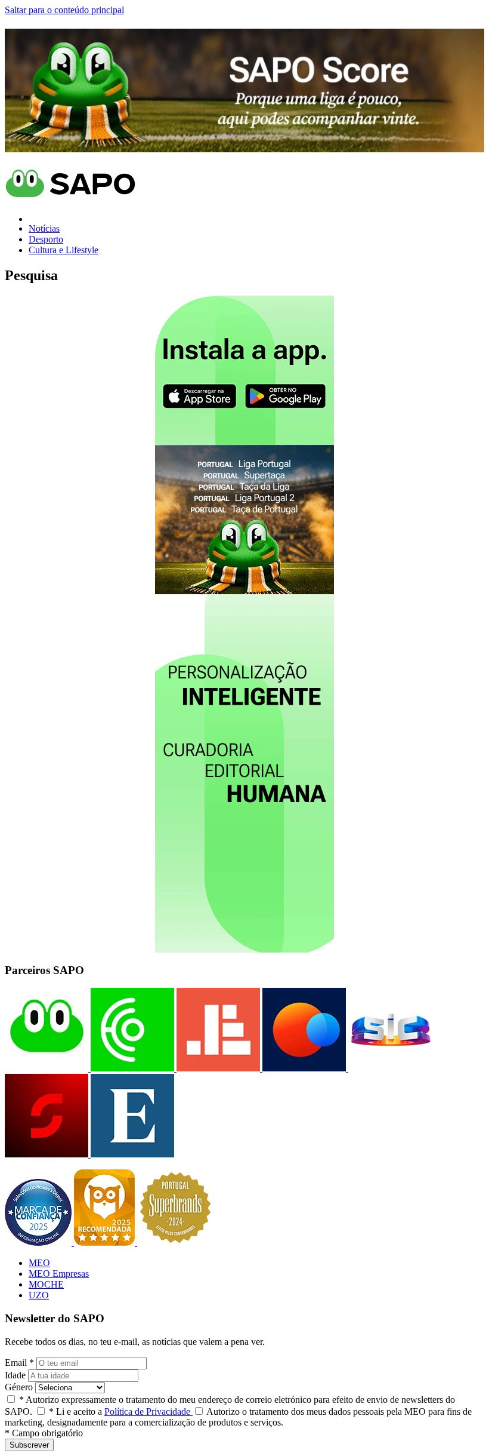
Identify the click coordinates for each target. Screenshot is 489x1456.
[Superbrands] (175, 1242)
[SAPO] (46, 1068)
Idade (15, 1375)
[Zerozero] (303, 1068)
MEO (39, 1263)
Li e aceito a (121, 1411)
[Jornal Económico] (217, 1068)
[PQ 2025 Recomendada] (105, 1242)
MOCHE (46, 1284)
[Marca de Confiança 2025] (39, 1242)
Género (19, 1387)
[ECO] (131, 1068)
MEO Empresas (59, 1273)
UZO (39, 1295)
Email (19, 1362)
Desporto (46, 239)
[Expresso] (131, 1154)
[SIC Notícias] (46, 1154)
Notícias (44, 228)
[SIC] (389, 1068)
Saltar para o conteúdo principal (64, 10)
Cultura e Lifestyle (63, 250)
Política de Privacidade (148, 1411)
